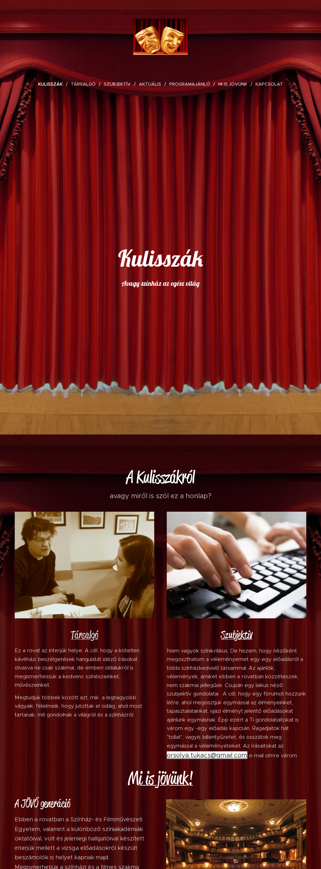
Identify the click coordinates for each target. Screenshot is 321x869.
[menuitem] (53, 84)
